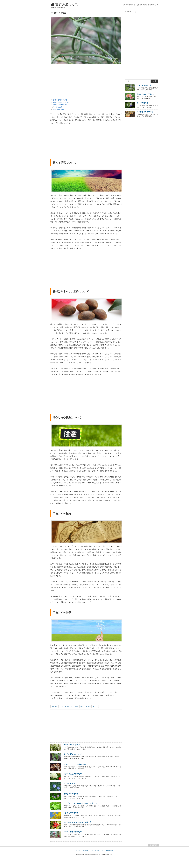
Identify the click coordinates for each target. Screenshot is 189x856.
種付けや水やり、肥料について (64, 102)
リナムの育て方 (69, 783)
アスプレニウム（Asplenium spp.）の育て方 (80, 803)
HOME (78, 850)
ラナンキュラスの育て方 (73, 774)
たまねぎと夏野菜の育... (145, 112)
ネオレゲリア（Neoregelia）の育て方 (77, 822)
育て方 (95, 706)
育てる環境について (60, 100)
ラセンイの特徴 (58, 109)
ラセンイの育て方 (66, 706)
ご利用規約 (85, 850)
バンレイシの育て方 (144, 85)
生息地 (88, 706)
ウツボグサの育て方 (71, 794)
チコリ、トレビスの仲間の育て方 (76, 764)
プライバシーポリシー (97, 850)
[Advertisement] (86, 81)
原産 (76, 706)
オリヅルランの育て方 (72, 745)
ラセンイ (54, 706)
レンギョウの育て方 (71, 813)
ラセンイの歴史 (58, 107)
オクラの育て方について (73, 754)
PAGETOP (153, 845)
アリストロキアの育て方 (73, 832)
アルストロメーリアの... (145, 94)
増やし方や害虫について (61, 105)
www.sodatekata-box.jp (92, 854)
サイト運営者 (109, 850)
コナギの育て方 (142, 103)
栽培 (81, 706)
